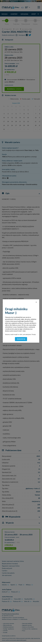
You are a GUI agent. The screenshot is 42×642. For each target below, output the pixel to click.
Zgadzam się (21, 339)
